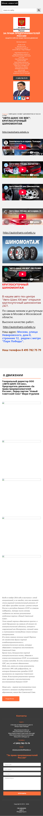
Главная (5, 114)
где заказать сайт (21, 809)
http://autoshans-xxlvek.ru (15, 131)
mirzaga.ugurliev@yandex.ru (21, 749)
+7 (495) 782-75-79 (21, 78)
